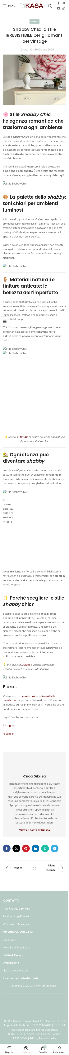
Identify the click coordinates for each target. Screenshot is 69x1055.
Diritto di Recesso (13, 955)
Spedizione (9, 939)
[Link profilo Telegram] (54, 848)
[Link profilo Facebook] (58, 3)
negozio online (29, 696)
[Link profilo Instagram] (63, 3)
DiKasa (25, 664)
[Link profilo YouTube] (58, 8)
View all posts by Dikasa (34, 829)
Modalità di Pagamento (16, 947)
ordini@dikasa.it (19, 916)
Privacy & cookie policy (43, 1038)
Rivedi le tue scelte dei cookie (20, 978)
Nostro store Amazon (16, 970)
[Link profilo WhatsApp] (63, 8)
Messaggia (23, 924)
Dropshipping (11, 962)
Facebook (8, 733)
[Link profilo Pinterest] (26, 848)
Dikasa (24, 49)
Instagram (9, 725)
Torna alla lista (34, 868)
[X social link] (16, 848)
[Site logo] (31, 5)
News (34, 21)
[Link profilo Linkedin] (35, 848)
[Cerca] (50, 6)
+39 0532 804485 (19, 908)
